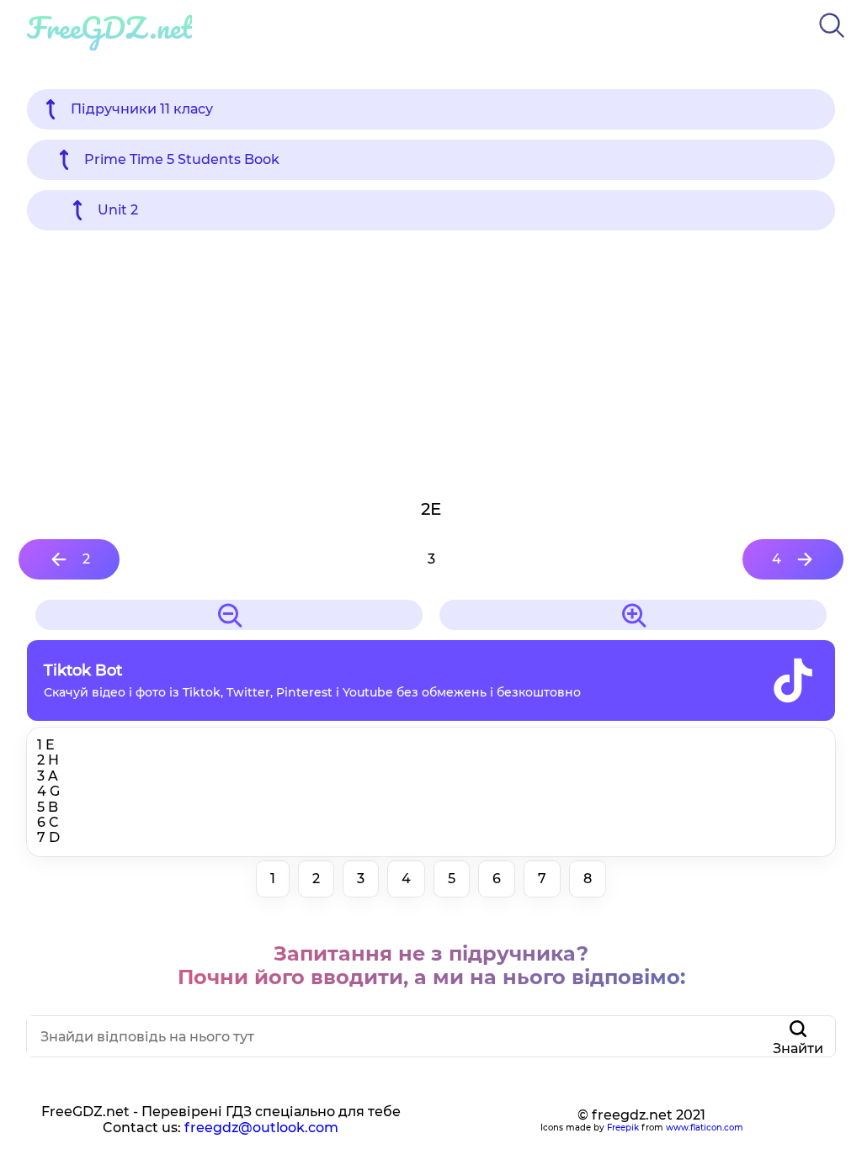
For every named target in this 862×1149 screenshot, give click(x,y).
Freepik (623, 1127)
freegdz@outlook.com (261, 1128)
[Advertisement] (431, 363)
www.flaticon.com (704, 1127)
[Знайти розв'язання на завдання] (831, 41)
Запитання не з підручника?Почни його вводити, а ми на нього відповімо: (431, 965)
